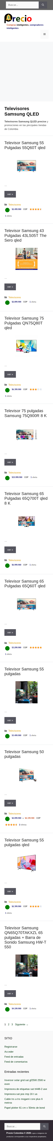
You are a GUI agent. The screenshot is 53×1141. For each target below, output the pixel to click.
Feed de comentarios (16, 1061)
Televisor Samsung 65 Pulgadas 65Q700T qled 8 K (26, 498)
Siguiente (21, 1024)
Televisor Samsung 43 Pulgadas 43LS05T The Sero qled (25, 235)
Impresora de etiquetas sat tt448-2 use (25, 1089)
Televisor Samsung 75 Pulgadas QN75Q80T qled (24, 323)
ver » (10, 194)
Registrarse (10, 1046)
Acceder (9, 1051)
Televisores (14, 204)
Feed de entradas (14, 1056)
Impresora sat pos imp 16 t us (20, 1094)
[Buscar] (43, 5)
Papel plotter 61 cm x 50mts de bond (24, 1107)
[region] (26, 65)
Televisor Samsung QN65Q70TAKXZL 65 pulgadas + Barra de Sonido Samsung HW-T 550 (25, 937)
